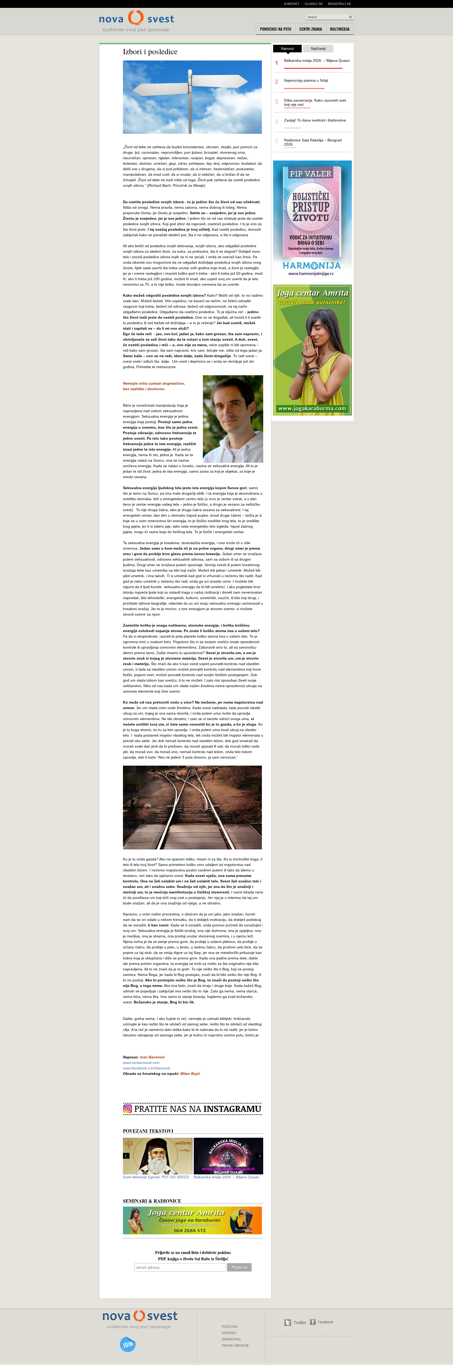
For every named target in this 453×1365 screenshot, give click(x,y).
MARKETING (231, 1339)
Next (260, 1156)
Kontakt (291, 4)
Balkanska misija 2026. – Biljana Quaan (226, 1177)
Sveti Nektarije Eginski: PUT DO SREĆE (156, 1177)
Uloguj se (314, 4)
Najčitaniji (318, 49)
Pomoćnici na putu (275, 29)
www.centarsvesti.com (141, 1062)
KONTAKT (229, 1333)
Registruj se (339, 4)
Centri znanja (310, 29)
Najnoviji (287, 49)
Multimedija (339, 29)
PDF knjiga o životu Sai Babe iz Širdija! (193, 1259)
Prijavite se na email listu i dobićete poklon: (193, 1253)
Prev (126, 1156)
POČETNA (229, 1327)
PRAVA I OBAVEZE (235, 1345)
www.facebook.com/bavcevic (146, 1068)
